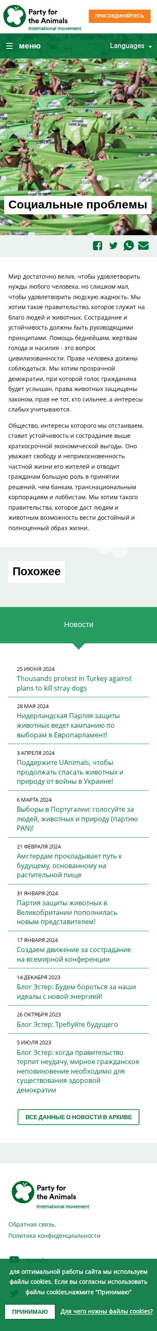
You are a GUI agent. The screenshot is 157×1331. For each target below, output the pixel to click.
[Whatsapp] (128, 246)
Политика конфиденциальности (54, 1236)
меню (30, 46)
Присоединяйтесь (119, 16)
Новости (78, 624)
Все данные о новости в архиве (79, 1117)
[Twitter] (113, 246)
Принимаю (30, 1312)
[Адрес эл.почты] (143, 246)
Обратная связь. (32, 1224)
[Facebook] (98, 246)
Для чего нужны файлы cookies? (107, 1312)
